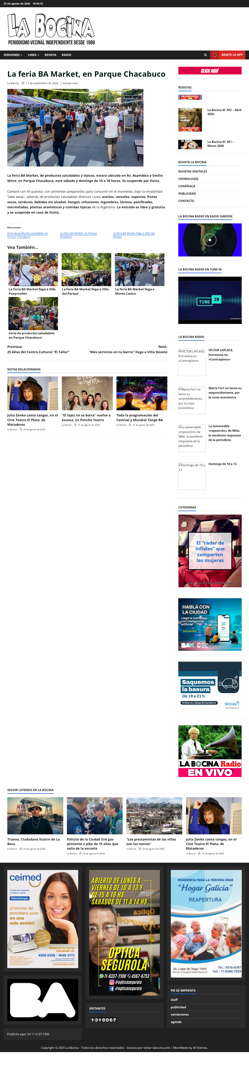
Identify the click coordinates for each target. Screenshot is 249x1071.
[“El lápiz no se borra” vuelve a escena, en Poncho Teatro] (87, 393)
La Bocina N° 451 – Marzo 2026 (220, 133)
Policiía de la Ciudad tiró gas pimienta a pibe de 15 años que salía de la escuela (92, 844)
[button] (188, 583)
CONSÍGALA (186, 186)
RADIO (66, 55)
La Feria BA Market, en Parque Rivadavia (78, 234)
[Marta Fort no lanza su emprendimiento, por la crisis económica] (192, 400)
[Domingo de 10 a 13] (192, 476)
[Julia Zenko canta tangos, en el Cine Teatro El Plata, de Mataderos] (32, 393)
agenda (176, 1022)
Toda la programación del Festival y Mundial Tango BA (139, 417)
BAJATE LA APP (232, 55)
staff (174, 1000)
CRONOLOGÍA (188, 179)
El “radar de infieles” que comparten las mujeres (210, 551)
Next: (128, 349)
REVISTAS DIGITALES (192, 171)
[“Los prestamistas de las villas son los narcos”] (154, 815)
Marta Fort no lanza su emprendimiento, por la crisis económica (225, 392)
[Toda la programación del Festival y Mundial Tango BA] (141, 393)
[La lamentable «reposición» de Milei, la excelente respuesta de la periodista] (192, 438)
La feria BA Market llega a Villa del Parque (134, 234)
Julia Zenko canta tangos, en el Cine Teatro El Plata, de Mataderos (32, 419)
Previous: (38, 349)
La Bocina (13, 83)
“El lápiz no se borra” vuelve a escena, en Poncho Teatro (86, 417)
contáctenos (180, 1014)
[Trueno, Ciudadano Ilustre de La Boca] (35, 815)
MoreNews (180, 1048)
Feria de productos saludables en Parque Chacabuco (27, 234)
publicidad (178, 1007)
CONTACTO (186, 201)
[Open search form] (205, 54)
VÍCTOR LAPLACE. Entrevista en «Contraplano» (221, 354)
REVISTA (50, 55)
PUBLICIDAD (187, 194)
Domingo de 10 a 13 (223, 464)
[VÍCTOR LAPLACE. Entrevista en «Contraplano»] (192, 362)
